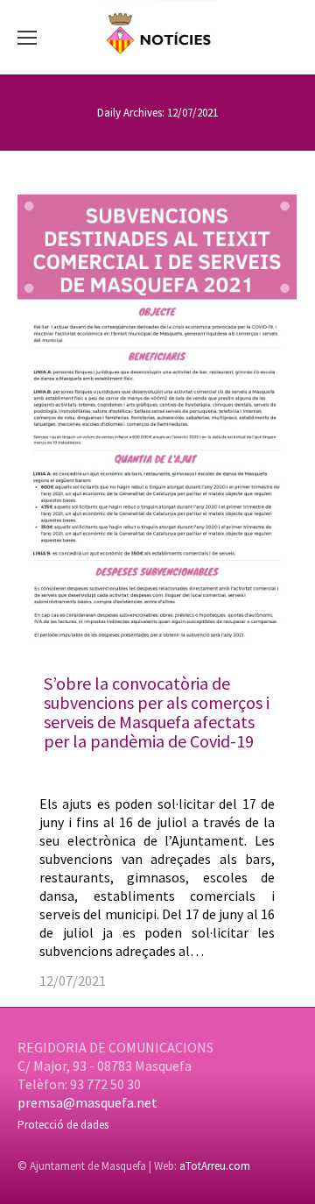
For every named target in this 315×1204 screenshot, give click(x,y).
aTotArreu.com (214, 1165)
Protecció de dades (63, 1124)
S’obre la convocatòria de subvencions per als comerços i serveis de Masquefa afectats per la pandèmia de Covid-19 (157, 712)
